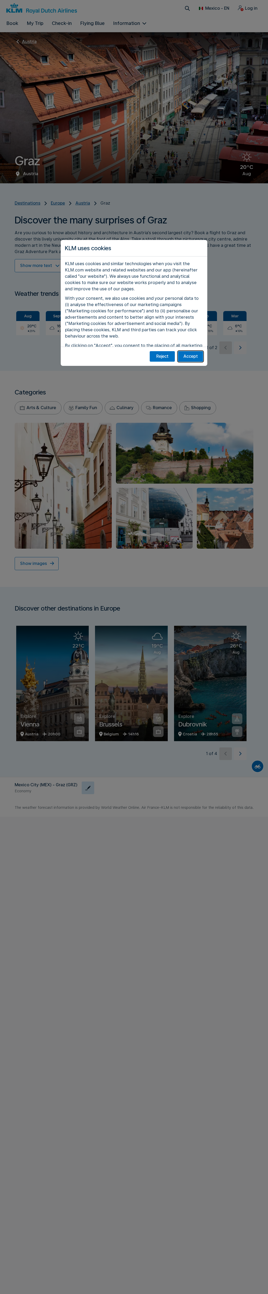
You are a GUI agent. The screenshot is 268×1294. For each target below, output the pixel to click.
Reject (162, 356)
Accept (190, 356)
